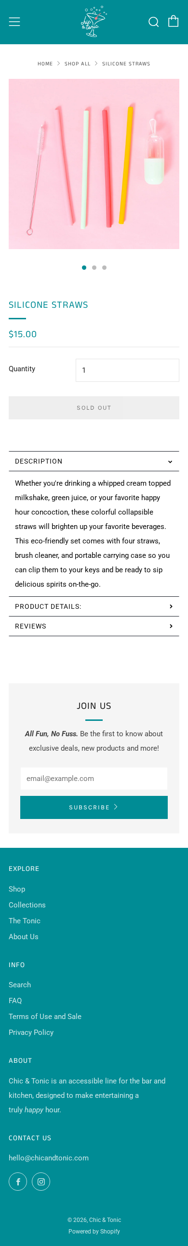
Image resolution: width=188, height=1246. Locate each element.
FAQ (15, 1000)
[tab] (84, 267)
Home (45, 64)
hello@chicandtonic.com (49, 1158)
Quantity (22, 369)
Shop (17, 889)
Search (20, 985)
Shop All (78, 64)
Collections (27, 905)
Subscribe (89, 807)
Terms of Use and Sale (45, 1016)
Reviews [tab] (30, 626)
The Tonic (24, 921)
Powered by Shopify (94, 1231)
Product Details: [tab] (49, 606)
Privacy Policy (31, 1032)
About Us (24, 936)
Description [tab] (39, 461)
